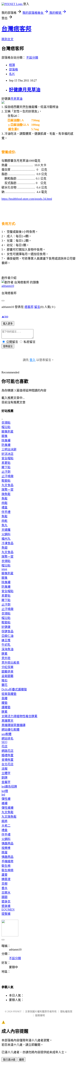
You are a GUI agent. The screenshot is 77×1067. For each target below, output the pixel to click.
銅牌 (4, 777)
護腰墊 (5, 707)
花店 (4, 746)
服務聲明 (40, 1015)
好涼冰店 (7, 453)
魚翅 (4, 547)
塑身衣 (5, 901)
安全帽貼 (7, 458)
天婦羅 (5, 529)
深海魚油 (7, 649)
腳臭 (4, 436)
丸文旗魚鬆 (8, 816)
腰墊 (4, 702)
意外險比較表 (10, 662)
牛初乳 (5, 644)
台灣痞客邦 (16, 28)
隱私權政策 (66, 1011)
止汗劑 (5, 471)
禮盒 (4, 507)
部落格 (13, 69)
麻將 (4, 821)
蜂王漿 (5, 640)
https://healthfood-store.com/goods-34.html (26, 198)
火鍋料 (5, 534)
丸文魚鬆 (7, 812)
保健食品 (7, 631)
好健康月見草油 (24, 89)
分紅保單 (7, 667)
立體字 (5, 773)
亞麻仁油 (7, 635)
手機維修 (7, 861)
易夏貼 (5, 462)
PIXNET (17, 1011)
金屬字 (5, 782)
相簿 (12, 65)
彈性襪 (5, 798)
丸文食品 (7, 485)
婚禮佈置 (7, 755)
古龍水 (5, 892)
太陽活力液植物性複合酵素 (19, 716)
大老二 (5, 825)
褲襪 (4, 803)
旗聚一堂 (7, 489)
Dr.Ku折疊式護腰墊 (14, 689)
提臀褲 (5, 913)
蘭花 (4, 685)
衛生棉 (5, 865)
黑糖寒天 (7, 720)
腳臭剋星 (7, 431)
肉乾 (4, 520)
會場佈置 (7, 759)
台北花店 (7, 764)
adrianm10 (7, 285)
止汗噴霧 (7, 476)
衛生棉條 (7, 870)
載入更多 (8, 323)
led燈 (4, 791)
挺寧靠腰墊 (8, 693)
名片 (12, 74)
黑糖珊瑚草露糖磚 (13, 725)
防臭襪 (5, 445)
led (3, 794)
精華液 (5, 879)
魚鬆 (4, 498)
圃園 (4, 897)
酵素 (4, 653)
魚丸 (4, 525)
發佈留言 (8, 346)
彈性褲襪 (7, 807)
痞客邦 (28, 306)
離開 (21, 1059)
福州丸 (5, 538)
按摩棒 (5, 848)
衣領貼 (5, 422)
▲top (4, 316)
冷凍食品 (7, 543)
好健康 (5, 626)
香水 (4, 888)
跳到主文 (7, 39)
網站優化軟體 (10, 729)
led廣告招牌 (9, 786)
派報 (4, 768)
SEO (4, 742)
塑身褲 (5, 906)
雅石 (4, 680)
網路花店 (7, 750)
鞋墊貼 (5, 480)
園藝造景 (7, 671)
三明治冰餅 (8, 449)
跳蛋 (4, 852)
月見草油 (16, 98)
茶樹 (4, 883)
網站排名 (7, 738)
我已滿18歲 (9, 1059)
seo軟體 (6, 734)
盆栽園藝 (7, 676)
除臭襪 (5, 440)
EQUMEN (8, 909)
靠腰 (4, 698)
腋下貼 (5, 467)
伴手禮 (5, 511)
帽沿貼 (5, 427)
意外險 (5, 658)
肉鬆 (4, 503)
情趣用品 (7, 843)
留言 (37, 306)
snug (4, 569)
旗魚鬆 (5, 494)
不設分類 (32, 57)
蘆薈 (4, 874)
